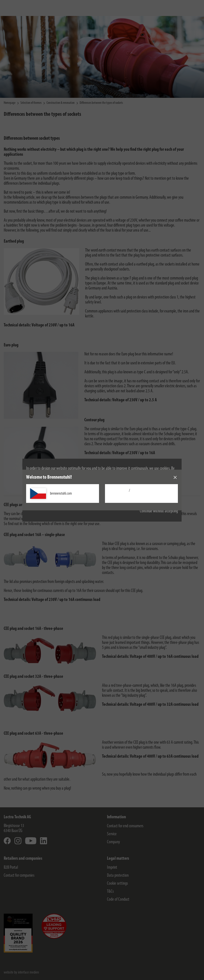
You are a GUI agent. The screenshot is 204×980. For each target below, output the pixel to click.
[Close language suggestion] (175, 477)
